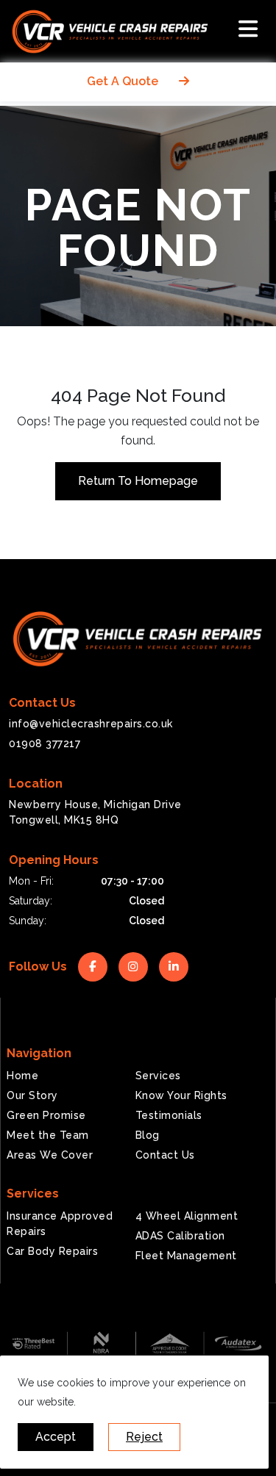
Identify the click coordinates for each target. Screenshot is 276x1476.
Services (158, 1075)
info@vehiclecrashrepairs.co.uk (91, 724)
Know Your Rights (181, 1095)
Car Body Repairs (52, 1251)
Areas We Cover (50, 1155)
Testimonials (168, 1115)
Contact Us (165, 1155)
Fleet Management (186, 1255)
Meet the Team (48, 1135)
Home (22, 1075)
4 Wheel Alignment (186, 1216)
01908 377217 (44, 743)
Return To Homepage (138, 481)
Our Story (32, 1095)
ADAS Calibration (180, 1236)
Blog (147, 1135)
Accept (55, 1437)
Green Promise (46, 1115)
